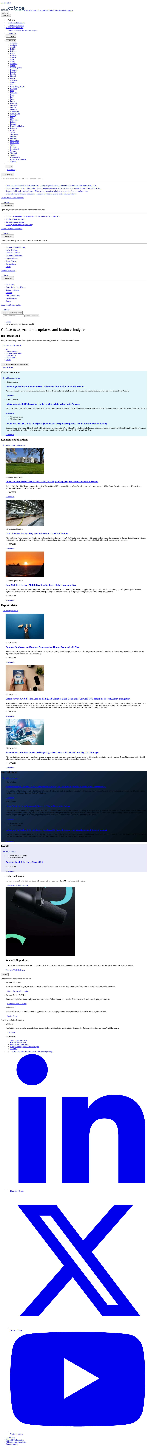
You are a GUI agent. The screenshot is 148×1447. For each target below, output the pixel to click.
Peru (12, 118)
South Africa (14, 141)
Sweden (13, 147)
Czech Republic (16, 68)
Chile (12, 59)
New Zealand (15, 114)
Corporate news (11, 351)
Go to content (6, 3)
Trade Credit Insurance (18, 1040)
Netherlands (14, 111)
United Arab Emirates (18, 159)
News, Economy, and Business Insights (24, 1047)
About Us (13, 1049)
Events (8, 360)
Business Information (18, 1042)
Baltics (12, 49)
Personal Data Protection (15, 1440)
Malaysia (13, 105)
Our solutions (10, 358)
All (7, 349)
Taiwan (13, 151)
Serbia (12, 132)
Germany (13, 80)
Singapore (14, 134)
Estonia (13, 74)
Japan (12, 99)
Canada (13, 57)
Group (12, 84)
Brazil (12, 53)
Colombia (13, 64)
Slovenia (13, 139)
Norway (13, 116)
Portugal (13, 124)
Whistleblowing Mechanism (16, 1442)
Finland (13, 76)
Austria (12, 47)
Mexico (13, 107)
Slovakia (13, 136)
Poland (12, 122)
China (12, 62)
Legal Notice (10, 1438)
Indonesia (13, 93)
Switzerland (14, 149)
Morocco (13, 109)
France (12, 78)
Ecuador (13, 72)
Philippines (14, 120)
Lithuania (13, 103)
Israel (12, 95)
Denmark (13, 70)
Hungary (13, 89)
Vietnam (13, 161)
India (12, 91)
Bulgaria (13, 55)
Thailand (13, 153)
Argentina (13, 43)
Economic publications (14, 353)
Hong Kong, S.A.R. (17, 87)
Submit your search (32, 316)
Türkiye (13, 155)
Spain (12, 145)
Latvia (12, 101)
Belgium (13, 51)
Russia (12, 130)
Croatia (12, 66)
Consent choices (11, 1444)
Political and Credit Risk (19, 1045)
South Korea (14, 143)
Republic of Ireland (17, 126)
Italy (11, 97)
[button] (10, 20)
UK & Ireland (15, 157)
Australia (13, 45)
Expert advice (11, 355)
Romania (13, 128)
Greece (12, 82)
